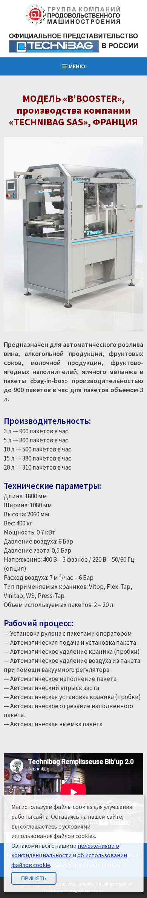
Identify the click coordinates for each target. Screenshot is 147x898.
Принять (33, 878)
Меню (76, 66)
